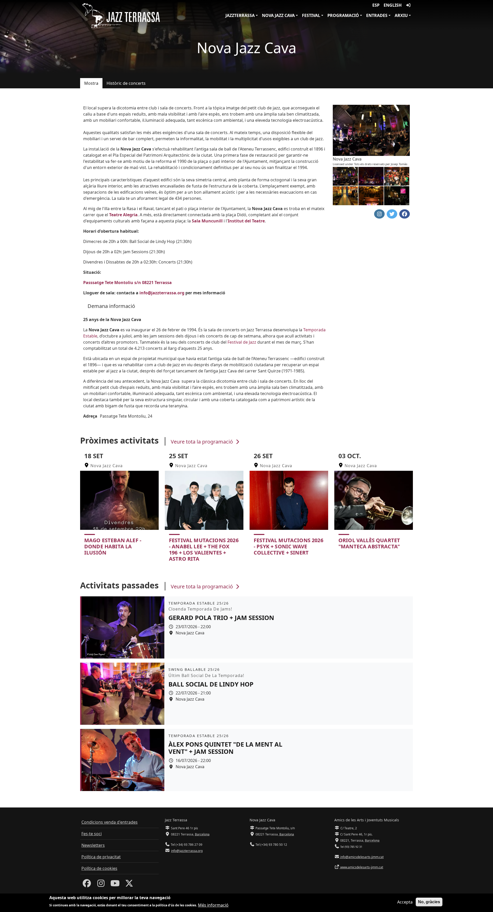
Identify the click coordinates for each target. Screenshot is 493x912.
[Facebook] (87, 885)
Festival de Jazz (241, 342)
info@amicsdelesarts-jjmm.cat (361, 857)
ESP (376, 5)
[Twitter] (129, 885)
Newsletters (93, 845)
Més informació (213, 905)
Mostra (91, 83)
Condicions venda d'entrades (109, 822)
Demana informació (111, 306)
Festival (311, 15)
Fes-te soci (91, 833)
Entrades (376, 15)
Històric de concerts (126, 83)
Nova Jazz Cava (278, 15)
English (393, 5)
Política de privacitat (101, 857)
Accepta (405, 902)
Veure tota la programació (202, 441)
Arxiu (401, 15)
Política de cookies (99, 868)
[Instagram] (101, 885)
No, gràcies (429, 902)
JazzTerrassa (240, 15)
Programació (343, 15)
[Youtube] (115, 885)
